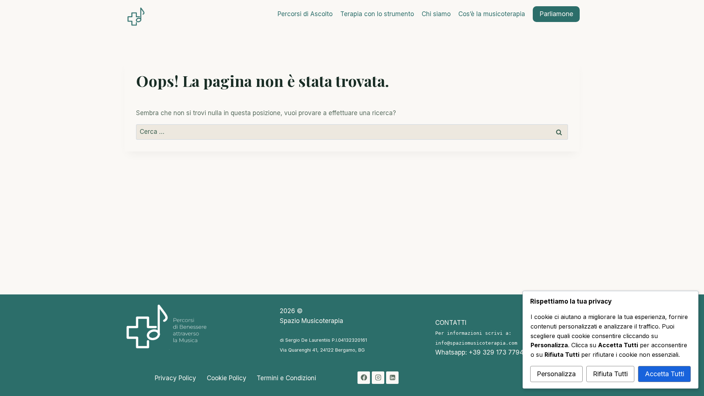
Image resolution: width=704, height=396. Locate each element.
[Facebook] (364, 377)
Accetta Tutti (664, 374)
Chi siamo (436, 14)
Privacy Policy (175, 378)
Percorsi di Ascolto (305, 14)
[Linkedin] (392, 377)
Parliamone (556, 14)
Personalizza (556, 374)
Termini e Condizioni (286, 378)
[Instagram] (378, 377)
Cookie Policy (226, 378)
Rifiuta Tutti (610, 374)
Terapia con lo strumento (377, 14)
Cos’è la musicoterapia (491, 14)
